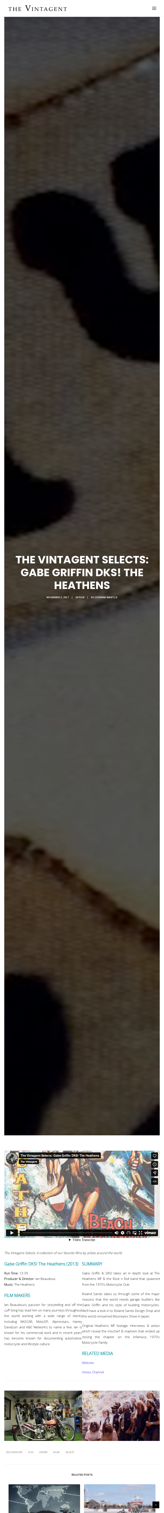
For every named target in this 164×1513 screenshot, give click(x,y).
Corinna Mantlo (106, 597)
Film (81, 597)
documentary (14, 1452)
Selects (70, 1452)
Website (88, 1363)
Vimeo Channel (93, 1372)
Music (56, 1452)
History (43, 1452)
